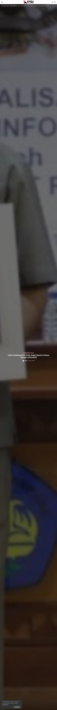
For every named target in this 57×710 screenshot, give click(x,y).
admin (26, 360)
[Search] (55, 2)
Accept (16, 707)
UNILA (32, 352)
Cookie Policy (5, 704)
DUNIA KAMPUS (26, 352)
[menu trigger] (2, 2)
